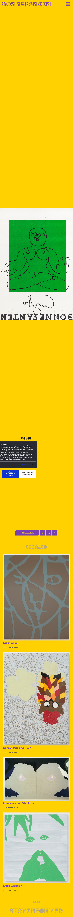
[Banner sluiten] (35, 438)
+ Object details (27, 533)
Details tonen (26, 465)
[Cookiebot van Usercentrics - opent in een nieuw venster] (22, 438)
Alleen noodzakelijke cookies (10, 473)
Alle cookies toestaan (28, 473)
